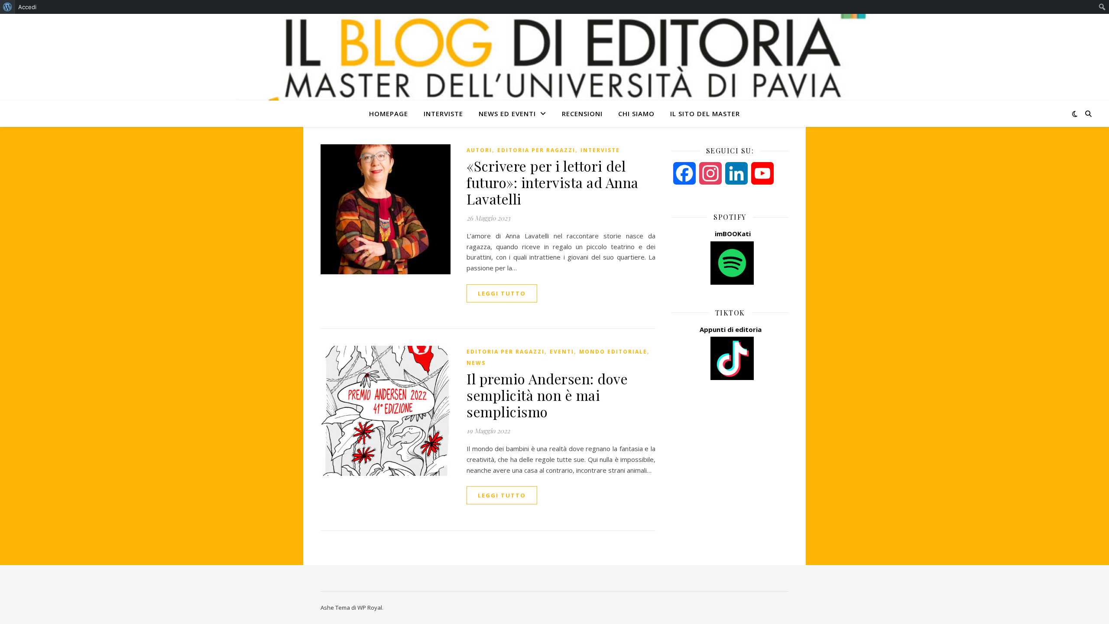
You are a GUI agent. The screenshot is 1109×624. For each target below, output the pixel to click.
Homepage (388, 113)
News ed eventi (507, 113)
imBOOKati (733, 233)
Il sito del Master (705, 113)
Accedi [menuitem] (27, 6)
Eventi (562, 351)
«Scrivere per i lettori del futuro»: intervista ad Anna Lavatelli (553, 182)
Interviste (443, 113)
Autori (479, 150)
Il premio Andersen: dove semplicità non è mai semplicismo (547, 395)
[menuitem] (7, 7)
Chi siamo (636, 113)
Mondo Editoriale (613, 351)
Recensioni (582, 113)
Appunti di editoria (731, 329)
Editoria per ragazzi (536, 150)
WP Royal (369, 607)
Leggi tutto (502, 293)
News (476, 363)
